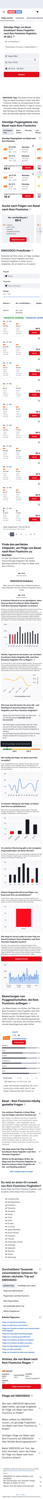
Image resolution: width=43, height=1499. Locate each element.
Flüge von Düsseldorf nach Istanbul (15, 1346)
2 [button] (16, 534)
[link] (18, 239)
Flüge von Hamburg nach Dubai (14, 1322)
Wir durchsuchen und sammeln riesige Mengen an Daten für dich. (19, 1482)
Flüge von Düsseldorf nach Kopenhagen (17, 1334)
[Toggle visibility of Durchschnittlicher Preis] (21, 696)
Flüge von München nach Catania (15, 1325)
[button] (3, 11)
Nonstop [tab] (28, 130)
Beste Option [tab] (18, 131)
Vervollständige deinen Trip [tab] (13, 1306)
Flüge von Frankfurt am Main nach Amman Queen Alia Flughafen (20, 1329)
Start (17, 1494)
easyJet (15, 1032)
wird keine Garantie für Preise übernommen (21, 1470)
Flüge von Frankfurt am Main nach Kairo (17, 1343)
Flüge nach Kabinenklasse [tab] (13, 1291)
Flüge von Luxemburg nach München (16, 1337)
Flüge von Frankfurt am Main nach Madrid (18, 1340)
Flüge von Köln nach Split (11, 1349)
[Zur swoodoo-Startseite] (14, 11)
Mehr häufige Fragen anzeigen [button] (21, 1171)
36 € (9, 36)
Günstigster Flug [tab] (7, 131)
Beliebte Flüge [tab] (8, 1286)
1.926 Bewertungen (19, 1038)
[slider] (40, 296)
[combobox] (23, 276)
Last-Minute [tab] (38, 131)
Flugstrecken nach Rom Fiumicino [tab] (16, 1296)
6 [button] (30, 534)
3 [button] (21, 534)
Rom (23, 1494)
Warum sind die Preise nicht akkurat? (18, 1486)
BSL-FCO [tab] (21, 573)
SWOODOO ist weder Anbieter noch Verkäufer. (18, 1477)
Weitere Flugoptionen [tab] (11, 1311)
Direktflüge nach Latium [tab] (27, 1286)
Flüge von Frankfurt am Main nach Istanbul (18, 1352)
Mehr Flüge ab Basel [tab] (11, 1301)
